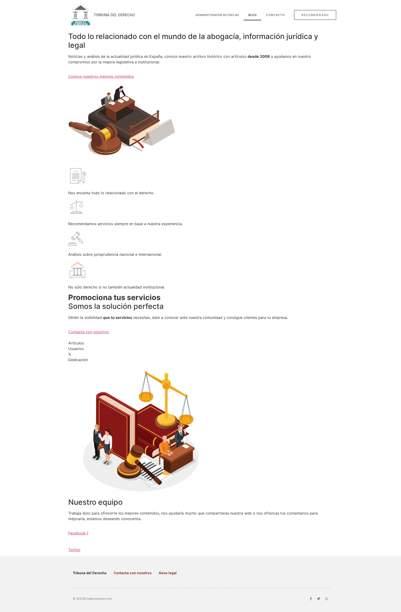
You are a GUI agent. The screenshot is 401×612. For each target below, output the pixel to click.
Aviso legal (168, 573)
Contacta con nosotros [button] (88, 332)
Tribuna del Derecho (90, 573)
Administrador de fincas (217, 15)
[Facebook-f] (310, 598)
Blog (252, 15)
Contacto (275, 15)
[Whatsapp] (326, 598)
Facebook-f (78, 533)
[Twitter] (318, 598)
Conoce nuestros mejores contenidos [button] (101, 76)
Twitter (74, 549)
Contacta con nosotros (133, 573)
